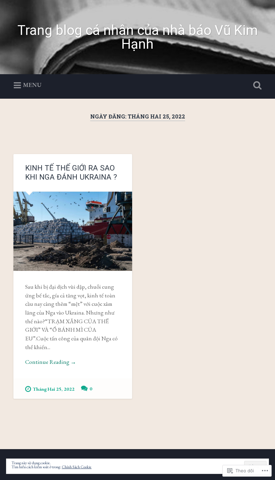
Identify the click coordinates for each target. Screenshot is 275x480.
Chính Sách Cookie (77, 467)
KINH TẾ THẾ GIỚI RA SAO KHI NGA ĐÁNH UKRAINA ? (71, 172)
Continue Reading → (50, 362)
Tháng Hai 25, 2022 (53, 389)
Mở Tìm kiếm (256, 85)
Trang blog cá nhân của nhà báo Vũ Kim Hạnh (137, 37)
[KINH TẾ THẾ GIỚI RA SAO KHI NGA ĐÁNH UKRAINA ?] (72, 231)
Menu (32, 85)
